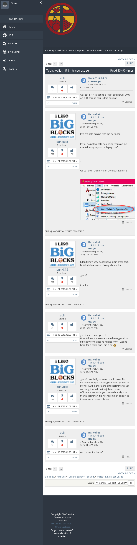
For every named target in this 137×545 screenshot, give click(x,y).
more (74, 102)
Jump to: (91, 483)
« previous (123, 58)
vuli (62, 78)
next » (132, 58)
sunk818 (62, 142)
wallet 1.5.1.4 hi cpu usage (97, 79)
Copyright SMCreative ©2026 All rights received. (63, 517)
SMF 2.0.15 (56, 524)
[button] (40, 2)
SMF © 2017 (68, 524)
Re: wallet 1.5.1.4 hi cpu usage (96, 117)
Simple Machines (62, 527)
